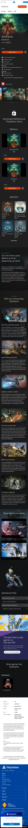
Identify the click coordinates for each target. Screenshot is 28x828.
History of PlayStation (6, 784)
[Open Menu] (1, 2)
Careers (3, 777)
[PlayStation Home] (14, 2)
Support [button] (4, 794)
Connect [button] (4, 800)
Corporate (4, 782)
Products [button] (4, 788)
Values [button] (3, 791)
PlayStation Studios (6, 779)
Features (10, 11)
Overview (3, 11)
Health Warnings (6, 741)
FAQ (15, 11)
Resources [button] (4, 797)
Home (3, 770)
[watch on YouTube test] (22, 99)
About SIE (4, 775)
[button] (14, 94)
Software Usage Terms (23, 822)
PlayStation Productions (6, 781)
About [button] (3, 773)
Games (7, 770)
